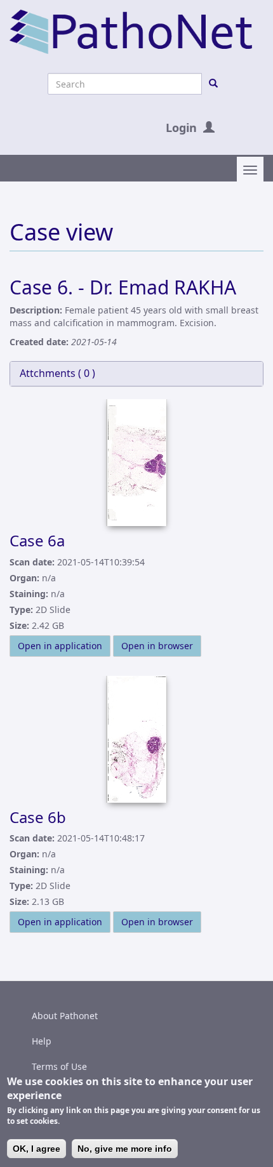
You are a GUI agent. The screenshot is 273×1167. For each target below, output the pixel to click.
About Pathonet (65, 1016)
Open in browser (157, 646)
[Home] (131, 31)
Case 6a (37, 540)
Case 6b (38, 817)
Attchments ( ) (57, 373)
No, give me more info (124, 1149)
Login (181, 127)
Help (41, 1041)
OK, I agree (36, 1149)
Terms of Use (59, 1066)
